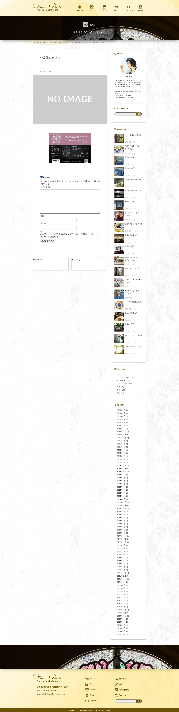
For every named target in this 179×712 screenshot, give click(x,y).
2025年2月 (121, 459)
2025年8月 (121, 444)
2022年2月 (121, 567)
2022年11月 (121, 539)
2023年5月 (121, 524)
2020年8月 (121, 622)
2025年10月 (121, 438)
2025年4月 (121, 453)
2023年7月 (121, 518)
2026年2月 (121, 425)
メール (43, 223)
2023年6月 (121, 521)
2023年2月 (121, 530)
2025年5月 (121, 450)
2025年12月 (121, 432)
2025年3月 (121, 456)
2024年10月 (121, 471)
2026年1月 (121, 429)
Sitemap (122, 678)
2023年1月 (121, 533)
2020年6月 (121, 628)
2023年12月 (121, 502)
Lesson (119, 374)
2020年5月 (121, 631)
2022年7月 (121, 551)
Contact (93, 700)
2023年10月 (121, 508)
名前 (42, 216)
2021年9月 (121, 582)
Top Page (38, 260)
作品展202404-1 (50, 57)
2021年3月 (121, 600)
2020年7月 (121, 625)
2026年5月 (121, 416)
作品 (118, 387)
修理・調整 (121, 390)
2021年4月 (121, 597)
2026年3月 (121, 422)
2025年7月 (121, 447)
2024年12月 (121, 465)
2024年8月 (121, 478)
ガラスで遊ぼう (125, 377)
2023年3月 (121, 527)
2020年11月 (121, 613)
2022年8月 (121, 548)
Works (92, 678)
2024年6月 (121, 484)
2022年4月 (121, 561)
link (120, 684)
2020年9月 (121, 619)
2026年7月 (121, 413)
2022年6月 (121, 554)
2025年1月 (121, 462)
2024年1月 (121, 499)
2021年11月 (121, 576)
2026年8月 (121, 410)
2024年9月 (121, 475)
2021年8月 (121, 585)
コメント (45, 187)
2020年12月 (121, 610)
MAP (116, 93)
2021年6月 (121, 591)
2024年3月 (121, 493)
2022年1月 (121, 570)
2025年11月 (121, 435)
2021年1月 (121, 607)
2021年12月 (121, 573)
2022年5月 (121, 558)
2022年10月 (121, 542)
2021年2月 (121, 603)
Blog (91, 684)
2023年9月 (121, 511)
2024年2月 (121, 496)
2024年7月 (121, 481)
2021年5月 (121, 594)
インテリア (121, 380)
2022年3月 (121, 564)
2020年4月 (121, 634)
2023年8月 (121, 514)
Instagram (123, 689)
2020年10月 (121, 616)
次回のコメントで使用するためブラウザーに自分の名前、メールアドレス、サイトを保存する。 (69, 235)
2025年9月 (121, 441)
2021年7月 (121, 588)
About (92, 695)
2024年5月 (121, 487)
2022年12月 (121, 536)
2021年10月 (121, 579)
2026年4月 (121, 419)
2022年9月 (121, 545)
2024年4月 (121, 490)
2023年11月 (121, 505)
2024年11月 (121, 468)
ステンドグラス (123, 384)
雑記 (118, 393)
